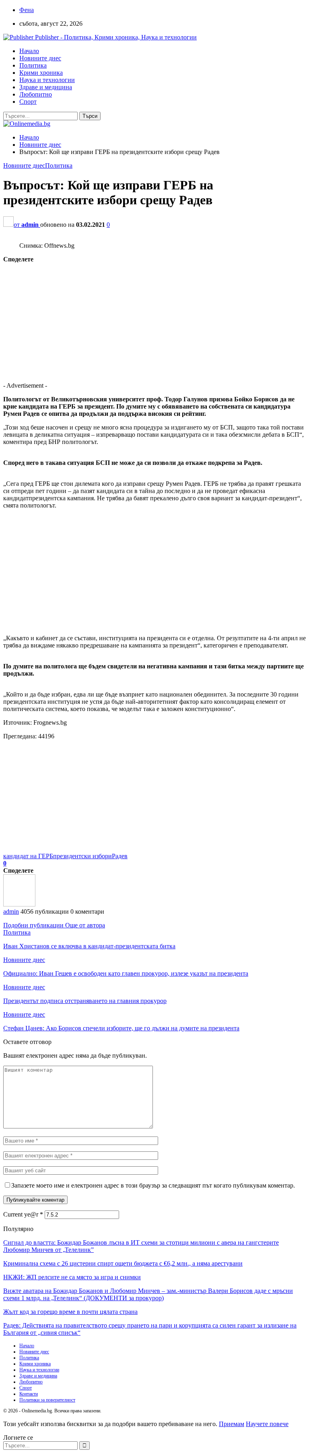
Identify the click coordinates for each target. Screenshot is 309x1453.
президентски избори (82, 856)
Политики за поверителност (47, 1400)
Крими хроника (41, 72)
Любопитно (35, 94)
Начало (29, 50)
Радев (120, 856)
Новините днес (40, 58)
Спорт (28, 101)
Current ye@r (23, 1214)
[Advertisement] (154, 319)
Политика (33, 65)
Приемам (231, 1423)
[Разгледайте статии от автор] (19, 904)
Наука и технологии (47, 79)
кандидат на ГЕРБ (28, 856)
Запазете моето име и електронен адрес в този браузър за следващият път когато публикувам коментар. (153, 1185)
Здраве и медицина (45, 87)
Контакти (28, 1394)
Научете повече (267, 1423)
